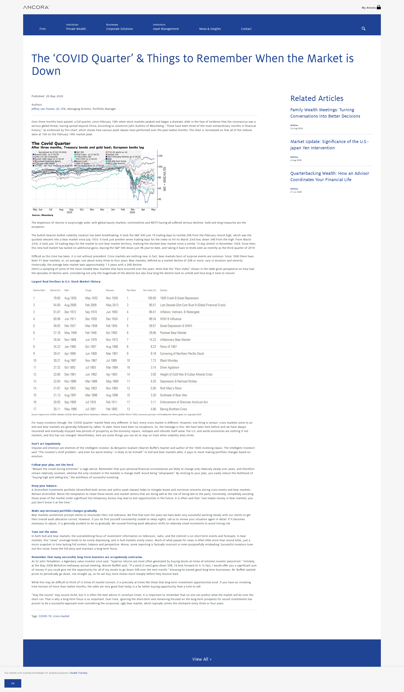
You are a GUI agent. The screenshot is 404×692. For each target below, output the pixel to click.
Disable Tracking (78, 673)
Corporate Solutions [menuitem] (119, 28)
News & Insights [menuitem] (210, 28)
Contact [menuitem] (246, 28)
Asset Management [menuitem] (166, 28)
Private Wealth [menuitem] (76, 28)
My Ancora (369, 7)
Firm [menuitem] (43, 28)
